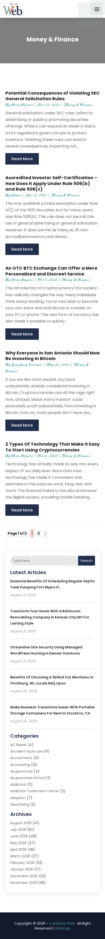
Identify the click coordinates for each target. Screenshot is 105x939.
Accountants (21, 757)
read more (22, 159)
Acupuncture (21, 771)
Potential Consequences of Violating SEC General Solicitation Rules (52, 96)
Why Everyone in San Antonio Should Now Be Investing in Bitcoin (52, 356)
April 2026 (18, 849)
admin (16, 195)
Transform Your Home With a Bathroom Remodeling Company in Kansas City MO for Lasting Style (49, 617)
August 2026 (21, 823)
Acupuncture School (27, 777)
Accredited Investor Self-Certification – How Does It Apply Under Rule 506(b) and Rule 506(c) (51, 183)
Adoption (18, 797)
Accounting (20, 764)
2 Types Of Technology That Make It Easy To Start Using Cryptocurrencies (52, 447)
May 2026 (18, 843)
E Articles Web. (63, 923)
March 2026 (20, 856)
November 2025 (23, 882)
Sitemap (63, 928)
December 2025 (24, 876)
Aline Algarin (22, 105)
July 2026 (18, 829)
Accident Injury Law (26, 751)
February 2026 (22, 862)
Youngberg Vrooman (26, 365)
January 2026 (21, 869)
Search (87, 560)
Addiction (18, 784)
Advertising (19, 804)
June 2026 (19, 836)
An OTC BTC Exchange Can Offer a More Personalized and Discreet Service (51, 271)
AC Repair (18, 744)
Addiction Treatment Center (34, 791)
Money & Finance (78, 105)
